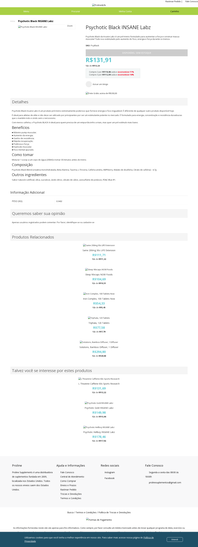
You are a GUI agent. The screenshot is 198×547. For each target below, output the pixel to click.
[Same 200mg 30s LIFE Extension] (99, 245)
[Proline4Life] (99, 5)
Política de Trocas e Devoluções (114, 512)
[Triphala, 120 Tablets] (99, 318)
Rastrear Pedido (173, 1)
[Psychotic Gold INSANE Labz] (99, 403)
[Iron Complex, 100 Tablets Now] (99, 293)
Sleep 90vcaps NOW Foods (99, 274)
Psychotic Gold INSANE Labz (99, 407)
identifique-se (73, 222)
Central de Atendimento (72, 476)
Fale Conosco (191, 1)
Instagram (110, 472)
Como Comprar (68, 480)
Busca (70, 512)
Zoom (70, 25)
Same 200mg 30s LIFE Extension (99, 250)
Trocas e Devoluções (71, 493)
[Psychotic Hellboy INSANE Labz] (99, 427)
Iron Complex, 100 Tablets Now (99, 298)
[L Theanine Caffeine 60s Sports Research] (99, 378)
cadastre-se (88, 222)
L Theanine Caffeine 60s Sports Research (99, 383)
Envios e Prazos (68, 485)
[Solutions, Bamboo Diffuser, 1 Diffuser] (99, 342)
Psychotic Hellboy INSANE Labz (99, 432)
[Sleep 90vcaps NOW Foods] (99, 269)
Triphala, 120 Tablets (99, 322)
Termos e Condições (70, 498)
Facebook (109, 478)
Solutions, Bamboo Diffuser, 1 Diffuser (99, 347)
